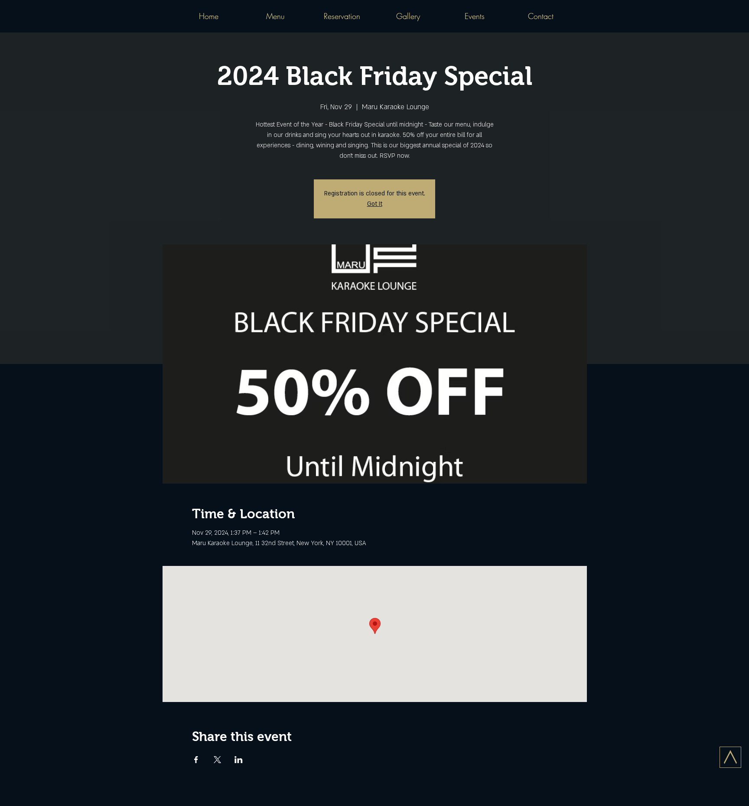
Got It (374, 204)
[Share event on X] (217, 759)
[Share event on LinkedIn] (238, 759)
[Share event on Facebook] (196, 759)
